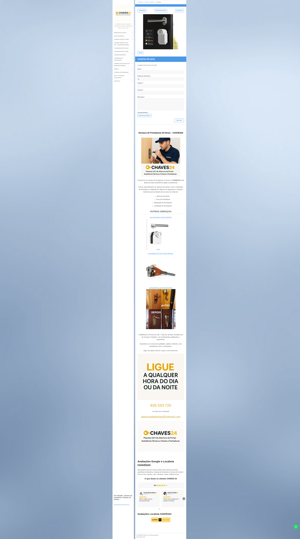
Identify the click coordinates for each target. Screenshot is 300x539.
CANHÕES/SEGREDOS (120, 54)
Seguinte (179, 10)
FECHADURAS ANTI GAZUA (121, 51)
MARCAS (116, 69)
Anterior (142, 10)
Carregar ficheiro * (143, 112)
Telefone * (141, 83)
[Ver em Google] (141, 493)
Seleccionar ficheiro (144, 115)
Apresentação (160, 10)
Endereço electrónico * (144, 76)
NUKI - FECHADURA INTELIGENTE (119, 76)
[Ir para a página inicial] (123, 11)
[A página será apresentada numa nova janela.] (160, 31)
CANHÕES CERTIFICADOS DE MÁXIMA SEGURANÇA (122, 64)
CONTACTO (117, 81)
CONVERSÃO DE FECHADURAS (118, 59)
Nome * (140, 69)
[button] (137, 498)
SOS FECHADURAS (119, 36)
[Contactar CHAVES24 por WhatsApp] (295, 528)
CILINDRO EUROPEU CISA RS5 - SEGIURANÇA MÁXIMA (121, 43)
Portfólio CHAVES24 (150, 2)
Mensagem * (141, 97)
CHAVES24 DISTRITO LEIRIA (121, 39)
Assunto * (140, 90)
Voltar (140, 52)
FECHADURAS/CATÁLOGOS (121, 48)
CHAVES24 (140, 2)
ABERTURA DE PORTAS (120, 32)
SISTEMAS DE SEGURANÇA (121, 72)
